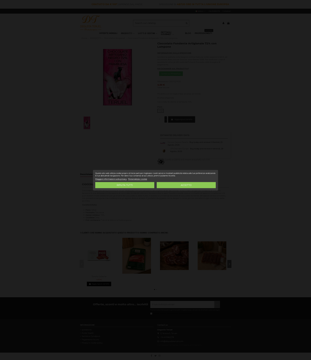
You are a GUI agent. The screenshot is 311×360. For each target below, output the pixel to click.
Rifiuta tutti (125, 185)
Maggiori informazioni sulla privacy (111, 179)
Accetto (186, 185)
